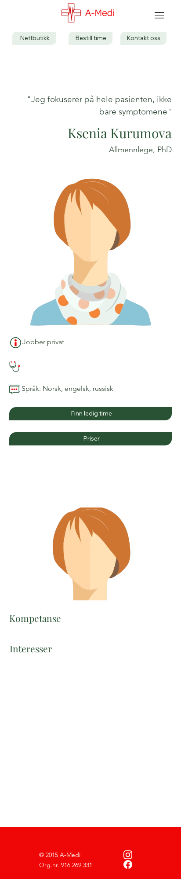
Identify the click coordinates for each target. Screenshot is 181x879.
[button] (143, 38)
